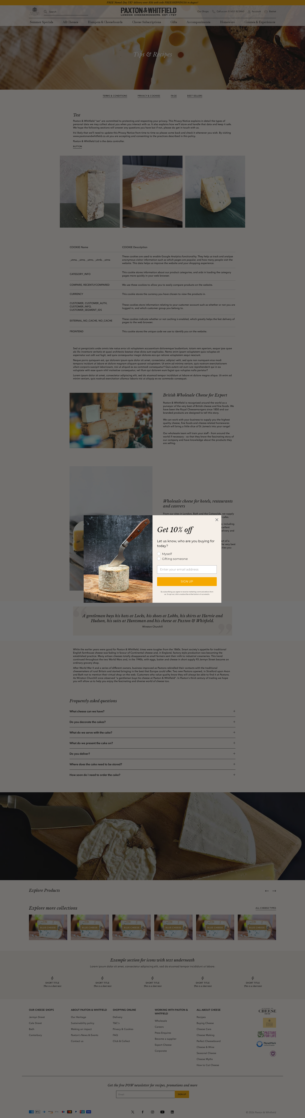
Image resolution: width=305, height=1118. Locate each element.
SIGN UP (187, 581)
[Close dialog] (217, 520)
